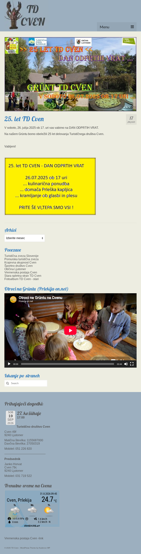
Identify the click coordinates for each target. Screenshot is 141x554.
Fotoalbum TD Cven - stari (21, 279)
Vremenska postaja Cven (20, 272)
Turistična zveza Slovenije (21, 255)
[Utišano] (126, 364)
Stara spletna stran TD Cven (22, 275)
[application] (70, 330)
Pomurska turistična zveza (21, 259)
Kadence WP (44, 548)
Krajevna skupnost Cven (20, 262)
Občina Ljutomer (15, 269)
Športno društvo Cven (18, 265)
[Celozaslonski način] (132, 364)
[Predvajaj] (9, 364)
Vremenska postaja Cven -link (23, 538)
